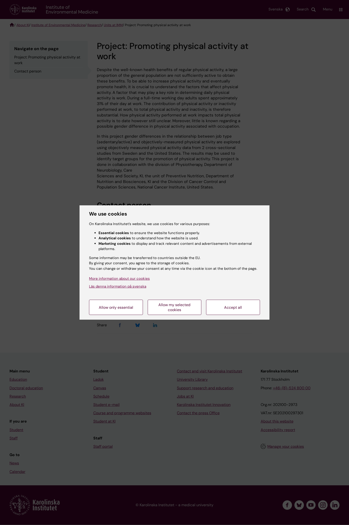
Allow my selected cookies (174, 307)
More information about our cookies (119, 278)
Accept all (233, 307)
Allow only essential (116, 307)
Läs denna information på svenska (117, 286)
